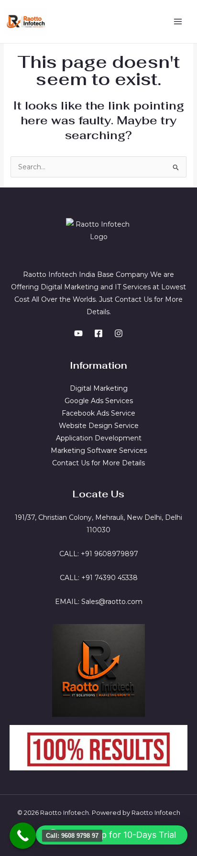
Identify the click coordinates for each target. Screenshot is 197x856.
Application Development (99, 438)
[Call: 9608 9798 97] (23, 836)
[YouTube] (78, 333)
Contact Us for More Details (98, 463)
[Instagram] (118, 333)
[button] (111, 835)
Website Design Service (99, 425)
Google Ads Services (99, 400)
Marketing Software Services (99, 450)
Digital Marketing (99, 388)
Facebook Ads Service (98, 413)
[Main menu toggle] (177, 22)
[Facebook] (98, 333)
